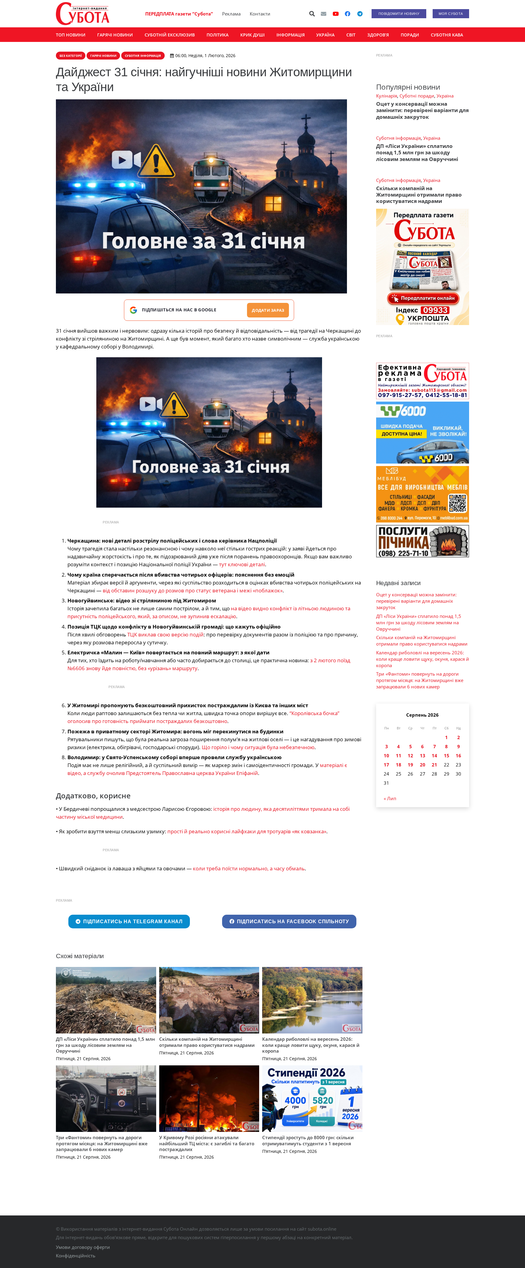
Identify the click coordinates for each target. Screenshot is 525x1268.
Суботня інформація (398, 138)
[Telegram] (359, 13)
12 (410, 755)
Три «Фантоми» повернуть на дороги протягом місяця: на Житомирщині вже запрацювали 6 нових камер (102, 1143)
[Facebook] (347, 13)
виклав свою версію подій (165, 634)
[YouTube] (335, 13)
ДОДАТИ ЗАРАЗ (268, 310)
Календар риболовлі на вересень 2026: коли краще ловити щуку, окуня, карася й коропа (310, 1045)
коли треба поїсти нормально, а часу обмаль (249, 868)
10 (386, 755)
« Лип (390, 798)
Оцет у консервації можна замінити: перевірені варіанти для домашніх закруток (422, 110)
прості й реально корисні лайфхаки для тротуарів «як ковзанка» (246, 831)
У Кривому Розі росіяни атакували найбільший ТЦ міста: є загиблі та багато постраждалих (206, 1143)
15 (446, 755)
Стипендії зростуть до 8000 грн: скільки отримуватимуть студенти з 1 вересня (308, 1140)
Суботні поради (417, 96)
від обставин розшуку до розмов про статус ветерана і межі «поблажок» (193, 590)
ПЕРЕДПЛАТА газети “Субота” (179, 14)
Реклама (231, 14)
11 (398, 755)
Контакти (260, 14)
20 (422, 765)
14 (434, 755)
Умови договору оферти (83, 1247)
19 (410, 765)
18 (398, 765)
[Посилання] (82, 13)
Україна (445, 96)
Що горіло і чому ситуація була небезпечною (258, 747)
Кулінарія (386, 96)
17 (386, 765)
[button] (312, 13)
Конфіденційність (75, 1256)
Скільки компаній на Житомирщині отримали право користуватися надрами (207, 1042)
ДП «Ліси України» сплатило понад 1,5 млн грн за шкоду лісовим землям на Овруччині (105, 1045)
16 (458, 755)
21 (434, 765)
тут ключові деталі (242, 564)
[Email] (323, 13)
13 (422, 755)
